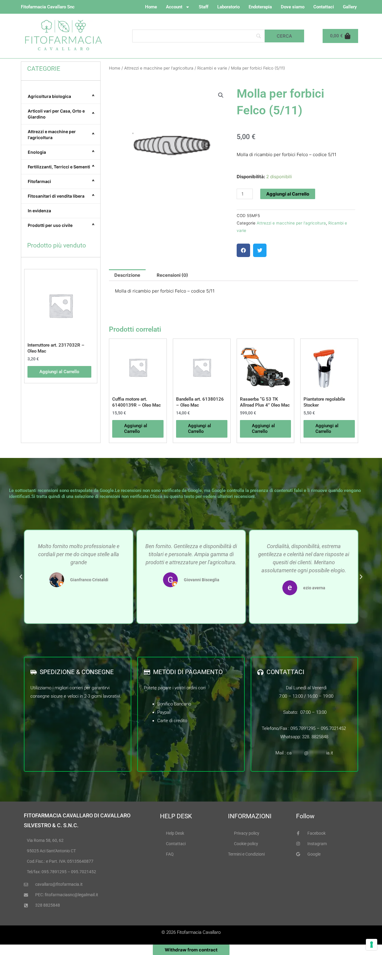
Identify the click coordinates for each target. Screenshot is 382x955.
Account (174, 7)
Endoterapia (260, 7)
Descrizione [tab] (127, 275)
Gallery (350, 7)
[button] (220, 95)
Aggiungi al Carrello (287, 194)
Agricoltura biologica (61, 96)
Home (151, 7)
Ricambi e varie (212, 68)
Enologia (61, 152)
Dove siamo (292, 7)
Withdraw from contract (191, 950)
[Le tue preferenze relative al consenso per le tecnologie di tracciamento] (371, 944)
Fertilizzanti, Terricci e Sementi (61, 167)
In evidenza (39, 210)
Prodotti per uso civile (61, 225)
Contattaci (323, 7)
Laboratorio (228, 7)
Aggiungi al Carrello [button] (59, 371)
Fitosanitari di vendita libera (61, 196)
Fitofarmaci (61, 181)
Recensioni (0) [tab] (172, 275)
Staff (203, 7)
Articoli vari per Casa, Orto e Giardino (61, 113)
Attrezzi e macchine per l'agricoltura (61, 134)
